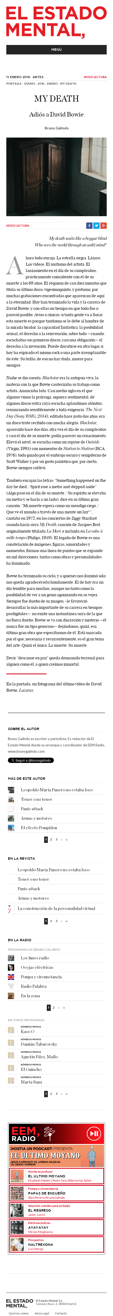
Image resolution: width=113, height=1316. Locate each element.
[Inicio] (56, 22)
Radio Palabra (34, 986)
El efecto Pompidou (39, 828)
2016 (41, 84)
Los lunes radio (35, 958)
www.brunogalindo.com (26, 751)
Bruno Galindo (57, 128)
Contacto (60, 1313)
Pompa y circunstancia (41, 977)
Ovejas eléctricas (37, 967)
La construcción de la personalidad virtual (56, 909)
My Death (68, 84)
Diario (29, 84)
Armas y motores (36, 818)
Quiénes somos (19, 1313)
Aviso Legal (42, 1313)
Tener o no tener (36, 799)
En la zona (30, 996)
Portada (14, 84)
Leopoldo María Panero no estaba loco (57, 790)
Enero (52, 84)
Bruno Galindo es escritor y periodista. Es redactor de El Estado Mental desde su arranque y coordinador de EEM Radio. (56, 742)
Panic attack (32, 809)
